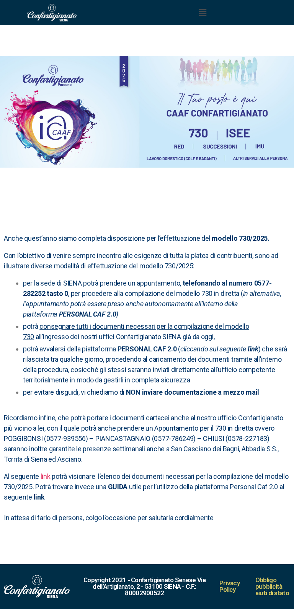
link (253, 349)
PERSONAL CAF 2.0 (87, 314)
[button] (202, 12)
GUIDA (118, 487)
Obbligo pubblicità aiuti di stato (272, 586)
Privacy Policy (229, 586)
